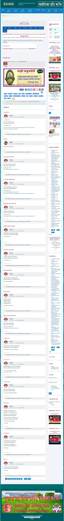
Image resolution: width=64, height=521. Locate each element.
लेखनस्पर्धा (23, 40)
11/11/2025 (6, 403)
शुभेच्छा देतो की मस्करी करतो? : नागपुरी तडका (55, 314)
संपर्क (61, 10)
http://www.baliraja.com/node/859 (11, 192)
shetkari (23, 96)
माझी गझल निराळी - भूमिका (55, 331)
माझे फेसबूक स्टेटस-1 (54, 150)
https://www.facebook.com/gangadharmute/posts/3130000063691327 (19, 216)
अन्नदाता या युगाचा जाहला (9, 249)
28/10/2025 (7, 382)
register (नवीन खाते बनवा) (33, 101)
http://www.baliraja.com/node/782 (11, 169)
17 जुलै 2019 (6, 338)
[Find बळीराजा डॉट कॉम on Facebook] (56, 123)
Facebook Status (15, 10)
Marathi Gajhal (36, 93)
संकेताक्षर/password (53, 382)
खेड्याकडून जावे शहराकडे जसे (10, 203)
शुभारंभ (52, 160)
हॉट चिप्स (52, 276)
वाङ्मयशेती (27, 40)
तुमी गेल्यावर (53, 312)
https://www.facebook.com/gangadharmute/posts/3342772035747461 (19, 127)
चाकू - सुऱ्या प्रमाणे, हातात (9, 157)
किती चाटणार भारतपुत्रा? (55, 225)
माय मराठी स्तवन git (54, 321)
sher (19, 93)
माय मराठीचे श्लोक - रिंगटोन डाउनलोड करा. (55, 187)
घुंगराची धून (53, 287)
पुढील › (26, 478)
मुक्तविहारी (11, 142)
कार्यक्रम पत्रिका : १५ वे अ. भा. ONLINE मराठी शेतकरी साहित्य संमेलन (55, 270)
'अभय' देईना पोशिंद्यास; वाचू (9, 179)
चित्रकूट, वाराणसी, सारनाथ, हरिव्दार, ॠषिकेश (55, 284)
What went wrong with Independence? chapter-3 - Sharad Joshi (55, 169)
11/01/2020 (6, 433)
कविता (5, 98)
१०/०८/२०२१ (6, 359)
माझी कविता (30, 28)
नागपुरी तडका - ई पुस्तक (55, 152)
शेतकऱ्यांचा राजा (56, 10)
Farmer (10, 96)
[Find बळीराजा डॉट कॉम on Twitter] (58, 123)
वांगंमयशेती (52, 133)
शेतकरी (9, 28)
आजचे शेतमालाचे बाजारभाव (55, 161)
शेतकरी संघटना (49, 10)
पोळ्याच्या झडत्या (53, 155)
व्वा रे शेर (5, 93)
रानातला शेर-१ (7, 112)
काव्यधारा (31, 40)
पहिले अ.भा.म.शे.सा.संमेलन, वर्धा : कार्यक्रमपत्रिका (55, 212)
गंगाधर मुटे (5, 61)
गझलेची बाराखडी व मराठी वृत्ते (55, 220)
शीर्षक (55, 29)
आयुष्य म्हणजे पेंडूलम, (8, 270)
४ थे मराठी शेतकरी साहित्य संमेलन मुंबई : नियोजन (55, 191)
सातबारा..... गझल (54, 311)
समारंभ (20, 28)
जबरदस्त (5, 139)
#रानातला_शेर (7, 291)
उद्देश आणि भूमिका (54, 189)
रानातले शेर (15, 93)
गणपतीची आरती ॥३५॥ (55, 197)
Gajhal (23, 93)
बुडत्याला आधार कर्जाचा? (55, 324)
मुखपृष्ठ (3, 10)
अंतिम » (29, 478)
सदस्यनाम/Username (53, 377)
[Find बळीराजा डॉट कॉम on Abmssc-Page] (53, 123)
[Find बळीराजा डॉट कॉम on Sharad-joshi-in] (51, 123)
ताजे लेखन (9, 40)
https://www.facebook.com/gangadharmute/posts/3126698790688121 (19, 193)
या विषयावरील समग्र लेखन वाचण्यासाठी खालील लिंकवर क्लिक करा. (55, 95)
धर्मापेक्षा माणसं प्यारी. (54, 309)
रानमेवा (35, 28)
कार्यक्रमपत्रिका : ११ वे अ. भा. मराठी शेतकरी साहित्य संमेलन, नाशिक (55, 328)
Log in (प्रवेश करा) (22, 101)
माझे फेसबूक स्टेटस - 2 (55, 172)
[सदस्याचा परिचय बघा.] (5, 64)
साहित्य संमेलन (21, 491)
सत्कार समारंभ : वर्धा (54, 195)
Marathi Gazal (28, 93)
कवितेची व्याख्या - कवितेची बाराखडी (57, 37)
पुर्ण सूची (50, 234)
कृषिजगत (43, 10)
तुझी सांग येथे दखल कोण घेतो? (10, 315)
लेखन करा (52, 366)
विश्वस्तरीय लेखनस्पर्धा (30, 10)
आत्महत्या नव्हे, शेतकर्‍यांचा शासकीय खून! (55, 298)
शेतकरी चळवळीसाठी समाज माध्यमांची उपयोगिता (55, 319)
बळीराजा (52, 272)
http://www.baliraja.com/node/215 (11, 328)
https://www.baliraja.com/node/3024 (20, 48)
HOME (5, 28)
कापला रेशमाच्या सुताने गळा (55, 218)
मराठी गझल (35, 40)
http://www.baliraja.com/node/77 (11, 129)
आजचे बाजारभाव (8, 10)
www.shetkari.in (52, 53)
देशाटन (5, 31)
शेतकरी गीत (25, 28)
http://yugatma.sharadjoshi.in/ (32, 517)
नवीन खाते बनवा (53, 386)
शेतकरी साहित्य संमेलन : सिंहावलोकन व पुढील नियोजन (55, 201)
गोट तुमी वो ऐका (53, 285)
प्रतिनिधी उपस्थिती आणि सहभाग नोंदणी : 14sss (55, 368)
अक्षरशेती (19, 40)
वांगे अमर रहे (41, 28)
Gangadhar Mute (16, 96)
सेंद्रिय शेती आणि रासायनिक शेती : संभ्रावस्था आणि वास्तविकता (55, 157)
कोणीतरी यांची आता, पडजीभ (9, 226)
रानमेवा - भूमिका (53, 166)
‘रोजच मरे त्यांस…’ (54, 310)
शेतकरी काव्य (41, 96)
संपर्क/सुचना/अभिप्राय (54, 184)
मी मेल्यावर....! (53, 339)
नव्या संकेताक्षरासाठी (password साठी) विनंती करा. (55, 388)
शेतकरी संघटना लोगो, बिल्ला (55, 203)
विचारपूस (52, 194)
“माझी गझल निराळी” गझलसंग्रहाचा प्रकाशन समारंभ (55, 182)
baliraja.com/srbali (55, 99)
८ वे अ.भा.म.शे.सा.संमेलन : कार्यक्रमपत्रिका (55, 289)
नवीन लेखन (5, 40)
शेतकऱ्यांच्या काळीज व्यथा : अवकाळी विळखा (55, 323)
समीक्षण (15, 28)
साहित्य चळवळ (14, 40)
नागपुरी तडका (40, 40)
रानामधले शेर (10, 93)
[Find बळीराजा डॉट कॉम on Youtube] (55, 125)
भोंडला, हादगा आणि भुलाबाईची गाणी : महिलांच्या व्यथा (56, 177)
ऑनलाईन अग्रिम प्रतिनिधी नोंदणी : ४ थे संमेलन (55, 215)
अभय (27, 96)
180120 (5, 459)
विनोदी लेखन (5, 42)
